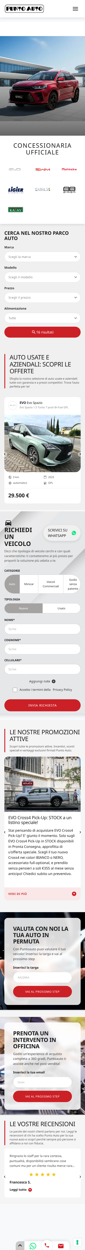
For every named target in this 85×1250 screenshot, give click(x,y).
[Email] (61, 1246)
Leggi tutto (18, 1190)
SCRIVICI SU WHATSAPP (57, 533)
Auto (12, 584)
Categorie (12, 571)
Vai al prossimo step (42, 992)
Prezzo (9, 288)
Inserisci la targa (26, 968)
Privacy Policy (62, 690)
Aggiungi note (39, 681)
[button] (4, 454)
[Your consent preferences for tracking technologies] (77, 1242)
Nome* (9, 620)
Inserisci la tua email (29, 1072)
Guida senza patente (73, 584)
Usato (61, 608)
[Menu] (75, 9)
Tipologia (12, 599)
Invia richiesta (42, 705)
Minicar (29, 584)
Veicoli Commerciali (51, 584)
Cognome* (12, 640)
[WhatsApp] (33, 1246)
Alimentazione (15, 309)
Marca (9, 247)
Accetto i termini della (45, 690)
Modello (10, 268)
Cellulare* (13, 660)
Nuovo (23, 608)
